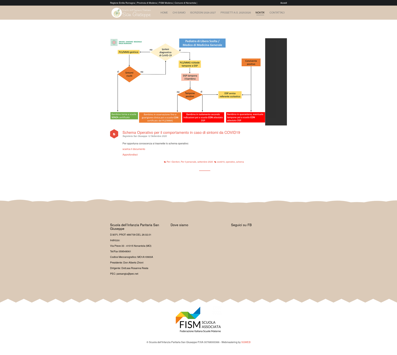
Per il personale (188, 161)
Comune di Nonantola (186, 2)
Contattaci (277, 12)
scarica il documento (134, 149)
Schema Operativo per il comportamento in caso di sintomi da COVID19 (181, 132)
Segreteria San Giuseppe (135, 136)
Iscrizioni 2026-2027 (203, 12)
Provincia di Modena (147, 2)
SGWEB (246, 342)
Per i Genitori (173, 161)
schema (240, 161)
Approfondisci (130, 154)
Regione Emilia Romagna (123, 2)
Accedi (283, 2)
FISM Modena (166, 2)
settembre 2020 (205, 161)
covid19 (221, 161)
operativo (230, 161)
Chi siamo (179, 12)
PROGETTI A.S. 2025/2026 (236, 12)
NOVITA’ (260, 12)
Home (164, 12)
